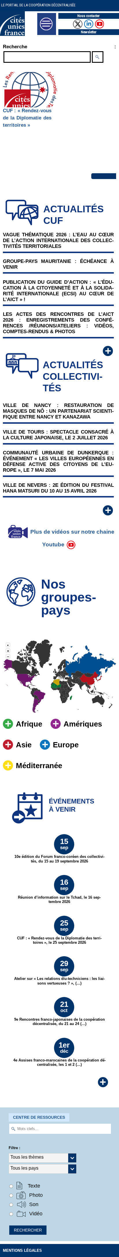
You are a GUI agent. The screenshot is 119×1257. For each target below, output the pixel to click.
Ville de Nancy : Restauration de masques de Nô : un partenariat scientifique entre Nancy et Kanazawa (58, 411)
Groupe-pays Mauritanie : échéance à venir (58, 264)
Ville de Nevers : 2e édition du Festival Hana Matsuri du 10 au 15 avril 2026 (58, 488)
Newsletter (88, 32)
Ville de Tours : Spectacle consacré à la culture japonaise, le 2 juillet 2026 (58, 434)
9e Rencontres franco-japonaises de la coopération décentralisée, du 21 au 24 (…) (59, 1013)
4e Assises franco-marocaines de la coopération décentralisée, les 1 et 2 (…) (59, 1054)
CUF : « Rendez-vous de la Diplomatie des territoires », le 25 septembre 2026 (59, 932)
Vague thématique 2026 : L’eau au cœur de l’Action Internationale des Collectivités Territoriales (58, 240)
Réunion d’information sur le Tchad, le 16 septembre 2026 (59, 891)
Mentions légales (22, 1250)
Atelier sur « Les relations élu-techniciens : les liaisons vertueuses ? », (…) (59, 972)
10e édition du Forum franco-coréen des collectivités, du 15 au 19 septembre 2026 (59, 850)
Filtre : (14, 1148)
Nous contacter (88, 16)
